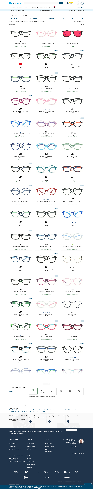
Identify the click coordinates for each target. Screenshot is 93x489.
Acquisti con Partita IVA (31, 446)
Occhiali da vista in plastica (71, 409)
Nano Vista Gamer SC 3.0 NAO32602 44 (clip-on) (20, 201)
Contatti (28, 466)
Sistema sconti (47, 449)
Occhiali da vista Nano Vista (33, 411)
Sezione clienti (29, 449)
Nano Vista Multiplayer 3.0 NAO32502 (20, 156)
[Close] (91, 483)
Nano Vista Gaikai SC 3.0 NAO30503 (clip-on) (72, 336)
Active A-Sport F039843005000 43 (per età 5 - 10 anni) (20, 133)
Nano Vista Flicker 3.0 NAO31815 (72, 156)
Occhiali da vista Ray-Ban (31, 409)
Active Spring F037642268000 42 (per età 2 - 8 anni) (72, 246)
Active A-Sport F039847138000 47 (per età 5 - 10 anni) (46, 201)
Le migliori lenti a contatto (13, 458)
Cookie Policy (49, 486)
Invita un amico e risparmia (49, 446)
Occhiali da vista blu (43, 411)
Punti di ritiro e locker (12, 446)
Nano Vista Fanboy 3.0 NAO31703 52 (20, 291)
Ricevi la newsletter (80, 430)
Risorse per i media (30, 461)
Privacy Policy (22, 487)
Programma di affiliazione (49, 448)
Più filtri (42, 21)
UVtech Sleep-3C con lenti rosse (72, 43)
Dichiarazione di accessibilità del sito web (16, 449)
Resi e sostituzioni (30, 441)
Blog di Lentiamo (30, 462)
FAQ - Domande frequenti (31, 448)
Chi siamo (29, 458)
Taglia (36, 21)
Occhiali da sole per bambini (21, 409)
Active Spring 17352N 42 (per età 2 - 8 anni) (46, 43)
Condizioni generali (12, 448)
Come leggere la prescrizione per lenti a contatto (17, 461)
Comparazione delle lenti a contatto (15, 462)
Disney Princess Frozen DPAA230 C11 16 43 (72, 291)
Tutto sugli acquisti (12, 441)
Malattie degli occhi (12, 459)
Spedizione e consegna (13, 445)
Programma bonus (48, 443)
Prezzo (31, 21)
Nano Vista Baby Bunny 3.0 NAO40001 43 (46, 133)
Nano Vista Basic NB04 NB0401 (72, 88)
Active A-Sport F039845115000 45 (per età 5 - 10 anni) (20, 336)
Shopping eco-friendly (49, 452)
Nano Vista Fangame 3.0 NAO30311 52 (20, 88)
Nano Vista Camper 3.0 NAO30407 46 (46, 246)
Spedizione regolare (48, 441)
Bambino (11, 24)
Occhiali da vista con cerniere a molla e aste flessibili (18, 411)
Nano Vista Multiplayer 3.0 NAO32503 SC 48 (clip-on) (72, 201)
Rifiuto (39, 487)
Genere (11, 21)
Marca (17, 21)
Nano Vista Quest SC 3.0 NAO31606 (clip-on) (46, 291)
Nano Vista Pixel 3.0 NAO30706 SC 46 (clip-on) (21, 359)
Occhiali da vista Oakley (42, 409)
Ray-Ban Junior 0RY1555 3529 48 (20, 66)
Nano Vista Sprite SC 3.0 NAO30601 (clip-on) (72, 133)
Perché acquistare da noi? (31, 464)
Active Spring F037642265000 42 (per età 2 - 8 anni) (46, 314)
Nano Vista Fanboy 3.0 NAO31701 (21, 43)
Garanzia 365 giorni (30, 443)
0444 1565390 (73, 446)
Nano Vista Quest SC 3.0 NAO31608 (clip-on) (46, 88)
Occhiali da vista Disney (51, 409)
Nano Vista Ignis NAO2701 (72, 314)
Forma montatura (23, 21)
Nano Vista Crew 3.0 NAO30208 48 (21, 269)
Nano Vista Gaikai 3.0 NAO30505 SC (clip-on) (20, 314)
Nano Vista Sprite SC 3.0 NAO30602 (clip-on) (46, 336)
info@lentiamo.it (73, 447)
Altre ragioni (11, 391)
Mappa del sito (29, 467)
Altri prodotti (46, 383)
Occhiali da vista (13, 12)
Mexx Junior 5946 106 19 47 (72, 269)
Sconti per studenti (48, 451)
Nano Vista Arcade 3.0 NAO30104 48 (72, 111)
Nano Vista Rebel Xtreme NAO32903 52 (46, 359)
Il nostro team (29, 459)
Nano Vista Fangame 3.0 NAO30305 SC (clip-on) (46, 66)
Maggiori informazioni (29, 487)
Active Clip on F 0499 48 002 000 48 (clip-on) (72, 359)
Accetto (35, 487)
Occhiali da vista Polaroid (61, 409)
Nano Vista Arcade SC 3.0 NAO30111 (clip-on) (21, 246)
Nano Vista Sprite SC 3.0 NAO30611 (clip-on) (20, 111)
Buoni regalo (47, 445)
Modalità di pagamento (13, 443)
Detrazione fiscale (30, 445)
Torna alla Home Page (12, 484)
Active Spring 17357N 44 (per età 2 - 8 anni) (46, 111)
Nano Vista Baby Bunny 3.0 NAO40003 (46, 156)
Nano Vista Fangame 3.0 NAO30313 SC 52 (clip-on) (72, 66)
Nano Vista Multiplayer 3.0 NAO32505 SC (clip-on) (46, 269)
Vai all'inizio (17, 484)
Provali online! (88, 484)
